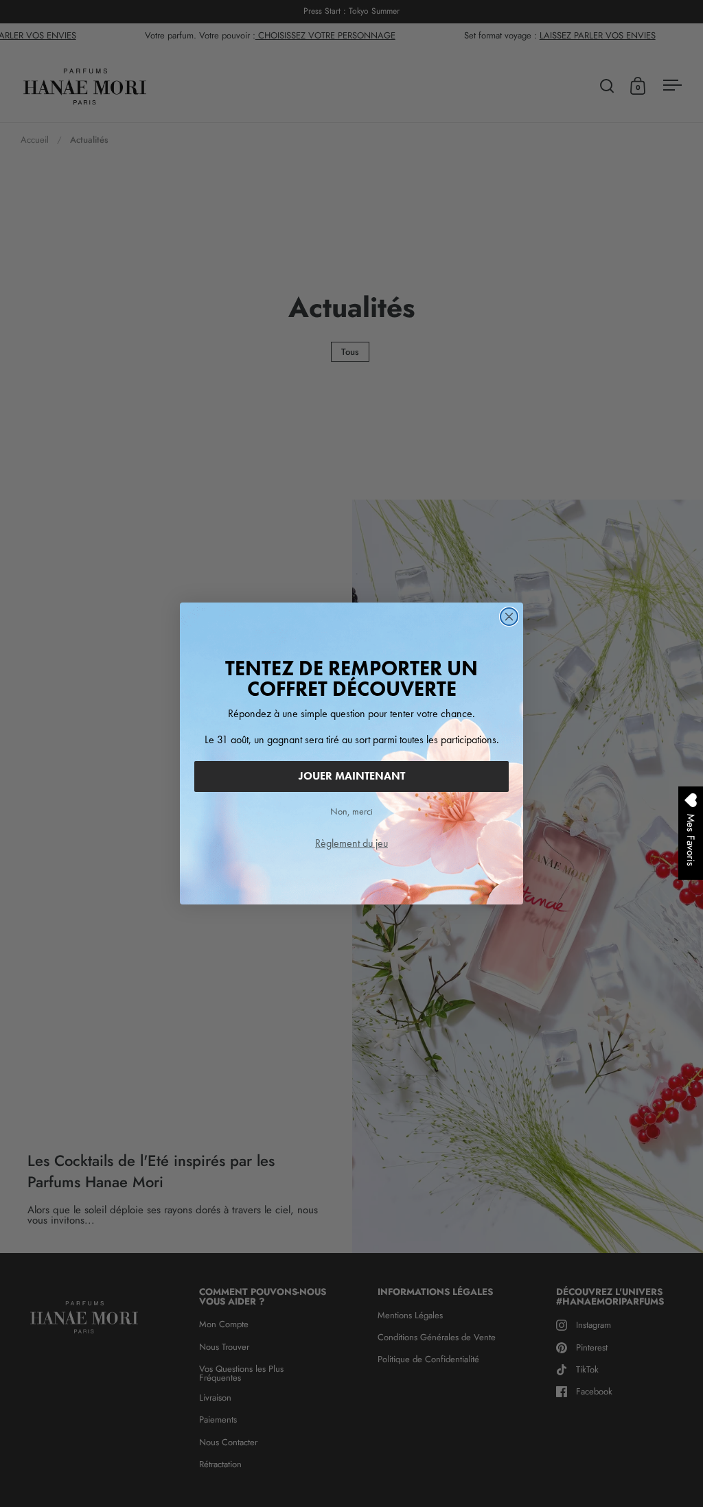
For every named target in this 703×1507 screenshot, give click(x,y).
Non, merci (351, 811)
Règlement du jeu (351, 843)
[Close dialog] (509, 616)
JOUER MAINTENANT (352, 776)
